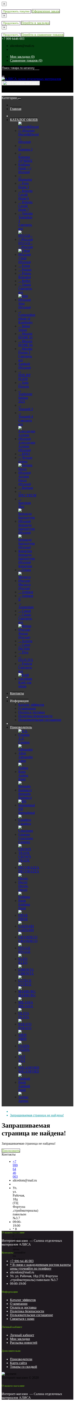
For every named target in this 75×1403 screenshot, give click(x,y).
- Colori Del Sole (24, 646)
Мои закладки (20, 1339)
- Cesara (24, 570)
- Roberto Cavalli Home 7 (25, 205)
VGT (21, 1060)
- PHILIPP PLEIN (24, 375)
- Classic (24, 614)
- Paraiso (24, 269)
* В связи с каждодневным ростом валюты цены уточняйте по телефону (40, 1266)
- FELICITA (25, 658)
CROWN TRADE (24, 858)
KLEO (23, 962)
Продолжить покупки (16, 11)
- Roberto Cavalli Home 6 (25, 194)
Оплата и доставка (31, 712)
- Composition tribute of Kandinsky (26, 316)
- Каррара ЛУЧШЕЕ (25, 156)
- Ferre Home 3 (23, 185)
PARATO (24, 1028)
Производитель (21, 727)
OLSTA (23, 1017)
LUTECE (24, 984)
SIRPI (22, 1039)
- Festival (25, 663)
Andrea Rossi (23, 777)
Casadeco (24, 823)
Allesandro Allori (25, 759)
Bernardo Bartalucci (25, 795)
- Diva (23, 652)
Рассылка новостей (23, 1342)
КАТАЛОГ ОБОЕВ (24, 119)
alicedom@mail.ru (22, 46)
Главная (15, 109)
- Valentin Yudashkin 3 (25, 217)
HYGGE (24, 951)
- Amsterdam (26, 605)
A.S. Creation (24, 740)
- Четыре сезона (25, 459)
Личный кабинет (22, 1335)
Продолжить (11, 23)
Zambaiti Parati (24, 1088)
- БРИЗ (24, 454)
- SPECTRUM (27, 493)
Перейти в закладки (35, 23)
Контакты (17, 693)
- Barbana (25, 488)
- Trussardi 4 (25, 414)
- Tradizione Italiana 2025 (25, 395)
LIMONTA (26, 973)
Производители (21, 1359)
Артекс (23, 1101)
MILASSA (25, 1006)
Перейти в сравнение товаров (42, 34)
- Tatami (24, 284)
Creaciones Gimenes (25, 840)
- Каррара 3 (25, 147)
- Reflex (24, 281)
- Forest (24, 266)
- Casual (24, 611)
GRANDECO (28, 941)
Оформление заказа (46, 11)
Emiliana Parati (24, 906)
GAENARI (26, 930)
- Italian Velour (24, 328)
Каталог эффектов (31, 704)
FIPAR (23, 919)
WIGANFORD (28, 1071)
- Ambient (25, 592)
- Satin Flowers (23, 384)
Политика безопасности (35, 716)
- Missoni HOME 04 (25, 343)
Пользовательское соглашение (39, 719)
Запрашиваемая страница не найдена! (37, 1115)
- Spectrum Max (24, 502)
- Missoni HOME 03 (25, 335)
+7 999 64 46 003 (15, 1169)
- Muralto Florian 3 (25, 350)
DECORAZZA (28, 871)
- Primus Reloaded (24, 275)
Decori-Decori (23, 888)
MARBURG (27, 995)
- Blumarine (25, 177)
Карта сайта (18, 1363)
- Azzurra (25, 641)
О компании (27, 708)
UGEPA (24, 1049)
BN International (26, 810)
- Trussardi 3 (25, 407)
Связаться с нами (22, 1319)
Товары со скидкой (23, 1366)
